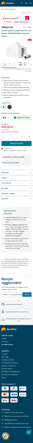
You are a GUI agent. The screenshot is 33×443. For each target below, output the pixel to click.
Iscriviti (27, 294)
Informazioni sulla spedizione (10, 372)
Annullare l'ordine (7, 344)
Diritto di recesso (6, 369)
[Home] (2, 9)
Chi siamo (4, 354)
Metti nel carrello (16, 143)
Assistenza (4, 341)
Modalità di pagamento (8, 366)
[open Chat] (29, 432)
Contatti (4, 339)
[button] (26, 3)
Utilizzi (3, 377)
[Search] (22, 3)
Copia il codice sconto (21, 22)
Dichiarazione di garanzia (9, 374)
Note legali (4, 357)
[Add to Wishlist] (29, 136)
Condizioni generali (7, 360)
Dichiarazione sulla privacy (10, 363)
